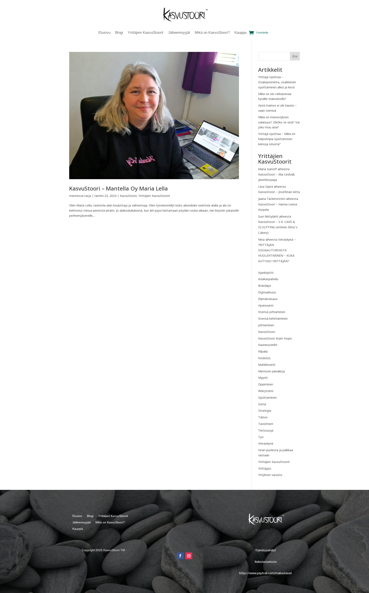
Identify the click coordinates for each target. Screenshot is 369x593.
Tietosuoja (265, 430)
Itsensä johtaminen (271, 312)
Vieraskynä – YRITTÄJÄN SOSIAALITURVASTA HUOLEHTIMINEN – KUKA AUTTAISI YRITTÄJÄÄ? (277, 250)
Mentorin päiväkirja (271, 371)
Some (262, 404)
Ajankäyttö (266, 273)
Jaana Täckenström (271, 199)
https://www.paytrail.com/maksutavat (265, 573)
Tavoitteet (265, 424)
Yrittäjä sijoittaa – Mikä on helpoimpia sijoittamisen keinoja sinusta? (276, 139)
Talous (263, 417)
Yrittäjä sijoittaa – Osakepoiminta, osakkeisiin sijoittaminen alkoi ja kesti (277, 82)
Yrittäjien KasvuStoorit (145, 33)
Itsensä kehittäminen (273, 318)
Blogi (119, 33)
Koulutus (264, 358)
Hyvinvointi (265, 305)
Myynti (263, 378)
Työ (261, 437)
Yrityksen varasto (270, 475)
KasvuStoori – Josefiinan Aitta (279, 192)
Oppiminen (265, 384)
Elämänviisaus (268, 299)
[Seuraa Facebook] (180, 555)
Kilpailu (263, 351)
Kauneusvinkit (267, 345)
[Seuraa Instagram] (188, 555)
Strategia (264, 411)
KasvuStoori (128, 196)
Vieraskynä (265, 443)
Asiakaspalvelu (268, 279)
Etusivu (104, 33)
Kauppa (240, 33)
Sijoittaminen (267, 397)
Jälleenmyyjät (179, 33)
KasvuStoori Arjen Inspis (275, 338)
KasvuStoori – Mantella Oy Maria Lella (118, 188)
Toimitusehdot (265, 550)
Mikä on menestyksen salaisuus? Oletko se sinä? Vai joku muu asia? (279, 122)
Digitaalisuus (267, 292)
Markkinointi (266, 365)
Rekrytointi (265, 391)
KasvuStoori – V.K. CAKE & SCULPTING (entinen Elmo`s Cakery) (277, 227)
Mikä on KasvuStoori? (212, 33)
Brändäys (264, 286)
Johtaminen (266, 325)
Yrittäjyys (264, 468)
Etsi (294, 56)
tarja (87, 196)
